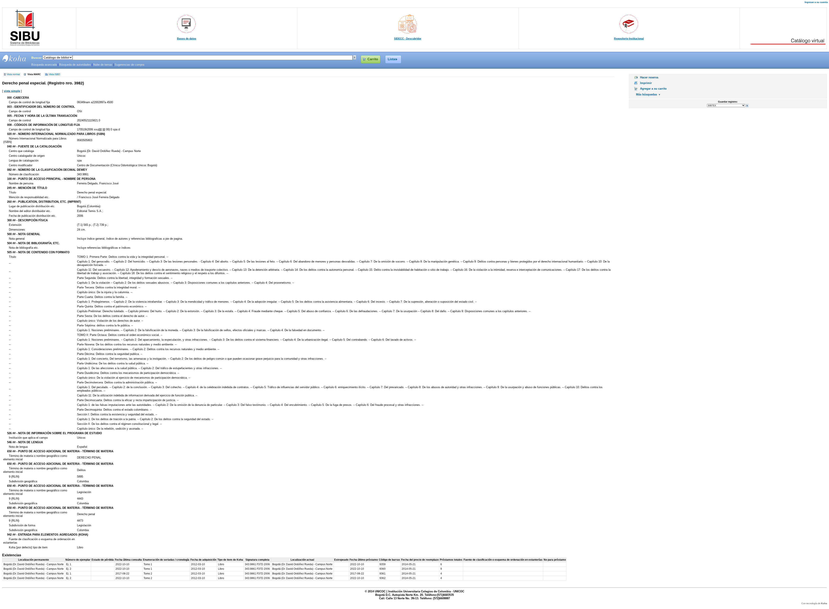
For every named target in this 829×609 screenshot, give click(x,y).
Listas (392, 59)
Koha (824, 603)
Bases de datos (186, 38)
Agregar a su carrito (653, 88)
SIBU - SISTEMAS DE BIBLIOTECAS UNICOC (14, 58)
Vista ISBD (54, 74)
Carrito (372, 59)
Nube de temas (102, 64)
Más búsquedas (646, 94)
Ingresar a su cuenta (816, 2)
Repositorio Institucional (629, 38)
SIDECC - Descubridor (407, 38)
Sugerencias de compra (129, 64)
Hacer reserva (649, 77)
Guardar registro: (728, 101)
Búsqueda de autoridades (75, 64)
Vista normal (13, 74)
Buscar (36, 57)
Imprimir (646, 83)
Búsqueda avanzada (44, 64)
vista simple (12, 91)
